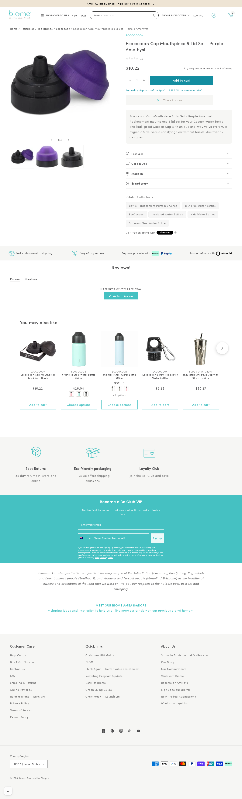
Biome (22, 778)
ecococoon (63, 28)
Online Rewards (21, 689)
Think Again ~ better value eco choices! (112, 669)
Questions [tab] (31, 279)
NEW (75, 15)
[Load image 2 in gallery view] (47, 156)
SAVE (84, 15)
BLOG (89, 662)
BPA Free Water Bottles (200, 205)
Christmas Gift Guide (99, 655)
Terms (110, 558)
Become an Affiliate (174, 682)
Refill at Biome (95, 682)
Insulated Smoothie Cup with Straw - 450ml (201, 376)
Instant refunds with (202, 253)
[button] (54, 15)
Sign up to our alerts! (175, 689)
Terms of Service (21, 710)
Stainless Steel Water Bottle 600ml (119, 376)
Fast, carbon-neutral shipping (33, 253)
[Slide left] (51, 140)
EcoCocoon (135, 35)
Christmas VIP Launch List (102, 696)
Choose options (79, 405)
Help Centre (18, 655)
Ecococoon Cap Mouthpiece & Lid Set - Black (37, 376)
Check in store (172, 100)
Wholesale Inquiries (174, 703)
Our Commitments (173, 669)
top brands (45, 28)
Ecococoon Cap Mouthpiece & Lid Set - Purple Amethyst (110, 28)
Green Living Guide (98, 689)
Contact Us (17, 669)
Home (14, 28)
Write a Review (125, 296)
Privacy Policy (100, 558)
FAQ (13, 676)
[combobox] (85, 538)
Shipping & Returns (23, 682)
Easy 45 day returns (91, 253)
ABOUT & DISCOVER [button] (174, 15)
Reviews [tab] (15, 279)
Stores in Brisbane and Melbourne (184, 655)
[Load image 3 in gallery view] (72, 156)
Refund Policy (19, 717)
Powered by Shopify (38, 778)
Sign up (157, 538)
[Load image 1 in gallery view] (22, 156)
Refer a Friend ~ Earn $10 (27, 696)
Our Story (167, 662)
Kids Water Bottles (203, 214)
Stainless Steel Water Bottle (147, 223)
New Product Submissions (178, 696)
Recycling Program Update (104, 676)
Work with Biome (172, 676)
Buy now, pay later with (136, 253)
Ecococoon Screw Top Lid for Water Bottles (160, 376)
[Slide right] (68, 140)
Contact (199, 15)
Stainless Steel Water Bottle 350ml (78, 376)
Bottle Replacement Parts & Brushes (153, 205)
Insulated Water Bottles (167, 214)
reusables (27, 28)
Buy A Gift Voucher (22, 662)
